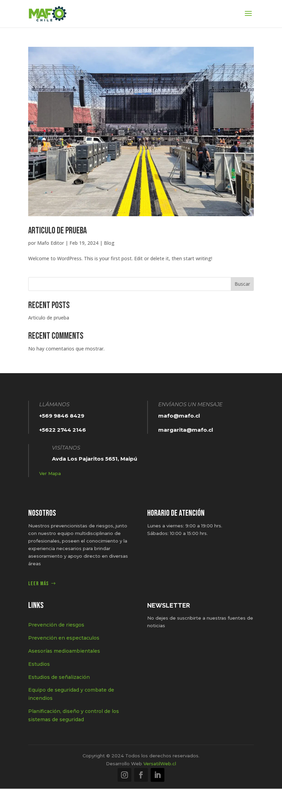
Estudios (39, 664)
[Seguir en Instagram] (124, 775)
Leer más (38, 583)
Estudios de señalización (59, 677)
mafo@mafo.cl (179, 415)
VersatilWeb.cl (159, 763)
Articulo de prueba (57, 230)
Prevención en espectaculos (63, 638)
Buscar (242, 284)
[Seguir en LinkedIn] (157, 775)
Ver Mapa (50, 473)
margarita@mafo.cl (185, 430)
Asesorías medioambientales (64, 651)
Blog (109, 243)
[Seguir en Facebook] (141, 775)
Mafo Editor (50, 243)
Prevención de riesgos (56, 625)
